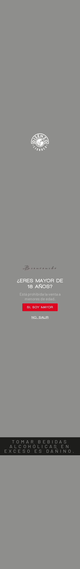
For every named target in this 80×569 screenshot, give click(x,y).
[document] (40, 284)
